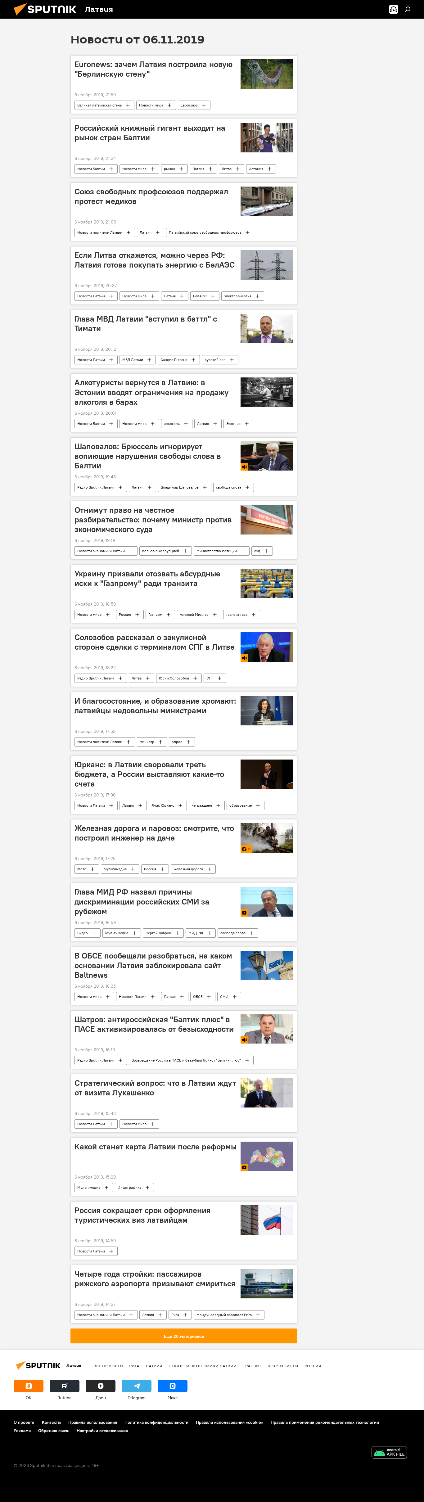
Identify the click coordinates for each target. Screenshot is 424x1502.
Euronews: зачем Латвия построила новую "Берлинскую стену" (153, 69)
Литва (227, 168)
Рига (175, 1314)
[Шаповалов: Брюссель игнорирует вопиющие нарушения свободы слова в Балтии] (267, 456)
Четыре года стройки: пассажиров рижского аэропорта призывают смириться (154, 1278)
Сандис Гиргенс (173, 359)
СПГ (209, 678)
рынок (169, 168)
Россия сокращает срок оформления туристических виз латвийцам (142, 1215)
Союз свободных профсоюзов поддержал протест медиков (151, 196)
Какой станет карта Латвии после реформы (155, 1147)
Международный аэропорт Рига (224, 1314)
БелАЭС (200, 296)
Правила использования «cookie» (229, 1422)
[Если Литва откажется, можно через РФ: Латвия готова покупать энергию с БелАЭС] (267, 265)
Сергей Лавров (158, 933)
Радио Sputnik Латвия (95, 487)
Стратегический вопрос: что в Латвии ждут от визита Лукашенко (155, 1088)
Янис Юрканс (162, 805)
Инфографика (129, 1187)
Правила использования (92, 1422)
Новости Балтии (91, 168)
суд (257, 550)
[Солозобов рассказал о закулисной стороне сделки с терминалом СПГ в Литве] (267, 647)
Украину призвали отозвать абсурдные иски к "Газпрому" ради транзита (147, 578)
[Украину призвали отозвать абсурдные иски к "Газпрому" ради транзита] (267, 583)
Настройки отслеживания (102, 1430)
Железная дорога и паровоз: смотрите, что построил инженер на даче (154, 833)
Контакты (51, 1422)
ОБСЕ (198, 996)
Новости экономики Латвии (101, 550)
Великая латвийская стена (99, 105)
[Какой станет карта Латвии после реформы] (267, 1156)
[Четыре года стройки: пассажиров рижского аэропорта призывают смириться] (267, 1283)
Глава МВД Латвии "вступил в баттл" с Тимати (145, 323)
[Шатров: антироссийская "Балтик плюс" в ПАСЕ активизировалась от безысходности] (267, 1029)
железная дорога (188, 869)
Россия (125, 614)
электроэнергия (237, 296)
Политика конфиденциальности (156, 1422)
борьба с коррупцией (160, 550)
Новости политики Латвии (99, 232)
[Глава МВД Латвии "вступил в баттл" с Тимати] (267, 328)
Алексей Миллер (194, 614)
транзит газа (236, 614)
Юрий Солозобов (174, 678)
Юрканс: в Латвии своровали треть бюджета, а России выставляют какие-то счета (149, 774)
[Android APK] (389, 1453)
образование (240, 805)
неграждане (202, 805)
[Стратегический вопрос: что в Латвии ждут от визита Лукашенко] (267, 1092)
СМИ (224, 996)
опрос (177, 741)
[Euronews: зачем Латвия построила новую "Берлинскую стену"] (267, 74)
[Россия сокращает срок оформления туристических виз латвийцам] (267, 1220)
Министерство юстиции (216, 550)
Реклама (22, 1430)
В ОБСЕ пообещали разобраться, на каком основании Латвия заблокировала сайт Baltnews (153, 965)
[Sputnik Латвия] (47, 17)
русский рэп (215, 359)
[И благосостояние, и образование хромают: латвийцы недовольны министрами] (267, 710)
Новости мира (151, 105)
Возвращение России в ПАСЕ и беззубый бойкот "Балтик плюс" (186, 1060)
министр (147, 741)
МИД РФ (195, 933)
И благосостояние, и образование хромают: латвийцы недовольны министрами (155, 705)
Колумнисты (283, 1366)
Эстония (256, 168)
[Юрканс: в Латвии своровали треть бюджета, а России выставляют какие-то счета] (267, 774)
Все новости (108, 1366)
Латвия (198, 168)
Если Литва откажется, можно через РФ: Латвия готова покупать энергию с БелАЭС (154, 260)
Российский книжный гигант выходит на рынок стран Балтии (149, 132)
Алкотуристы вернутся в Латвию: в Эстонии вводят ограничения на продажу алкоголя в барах (151, 392)
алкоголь (172, 423)
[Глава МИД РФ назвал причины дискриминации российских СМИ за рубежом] (267, 901)
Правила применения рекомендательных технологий (325, 1422)
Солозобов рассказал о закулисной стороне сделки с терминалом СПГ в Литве (154, 642)
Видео (82, 933)
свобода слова (228, 487)
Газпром (155, 614)
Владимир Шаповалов (180, 487)
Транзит (252, 1366)
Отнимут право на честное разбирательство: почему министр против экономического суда (153, 519)
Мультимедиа (115, 869)
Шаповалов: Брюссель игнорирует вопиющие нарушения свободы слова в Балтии (147, 456)
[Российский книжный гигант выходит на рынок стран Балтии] (267, 137)
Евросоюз (189, 105)
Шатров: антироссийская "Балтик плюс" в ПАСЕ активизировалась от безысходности (154, 1024)
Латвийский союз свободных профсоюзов (205, 232)
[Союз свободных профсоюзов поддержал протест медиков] (267, 201)
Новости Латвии (91, 296)
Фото (81, 869)
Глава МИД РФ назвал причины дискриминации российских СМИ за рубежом (142, 901)
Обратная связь (53, 1430)
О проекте (24, 1422)
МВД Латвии (132, 359)
